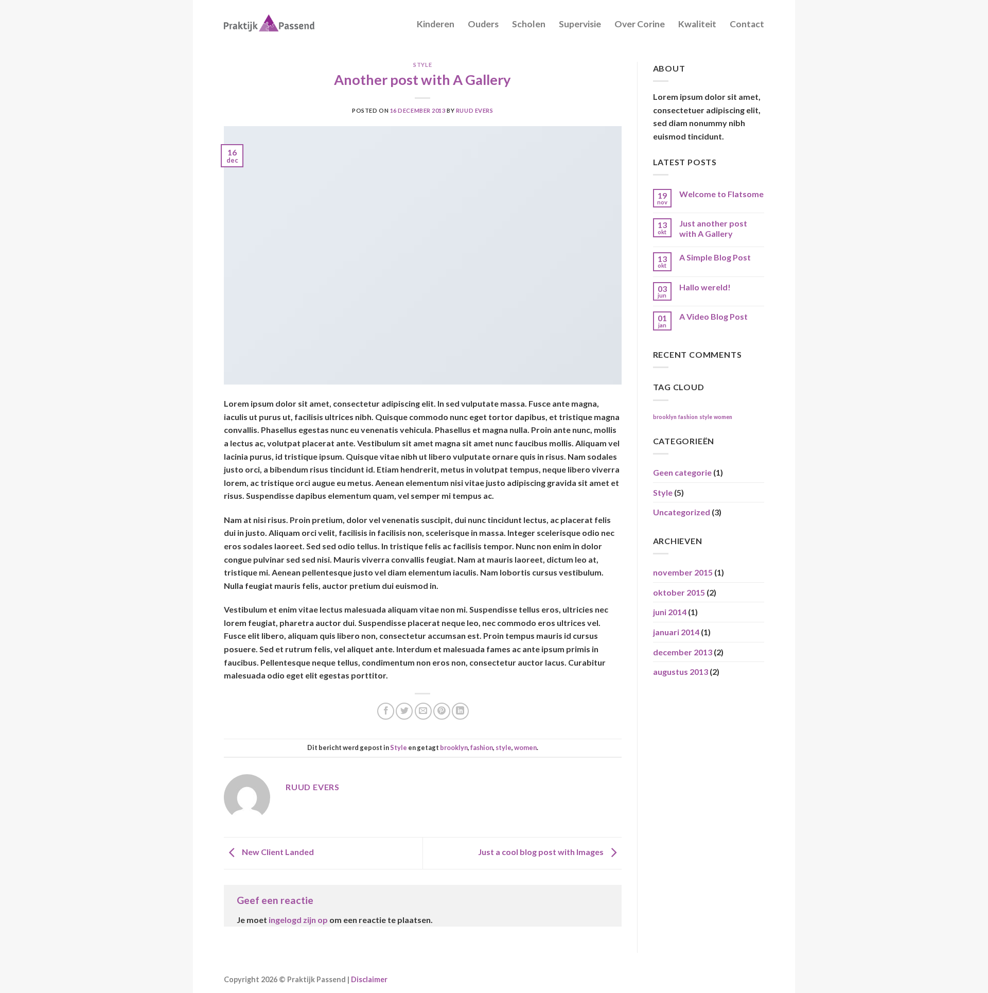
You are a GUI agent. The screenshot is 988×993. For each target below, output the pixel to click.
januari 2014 (676, 632)
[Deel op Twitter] (404, 711)
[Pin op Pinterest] (441, 711)
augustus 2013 (680, 671)
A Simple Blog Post (715, 257)
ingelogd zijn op (298, 920)
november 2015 (683, 572)
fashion (481, 747)
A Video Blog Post (713, 316)
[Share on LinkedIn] (460, 711)
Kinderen (435, 24)
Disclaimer (369, 979)
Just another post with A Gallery (713, 228)
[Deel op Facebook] (385, 711)
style (503, 747)
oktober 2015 (679, 592)
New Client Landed (277, 852)
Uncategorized (681, 512)
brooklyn (454, 747)
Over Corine (639, 24)
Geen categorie (682, 472)
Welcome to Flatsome (721, 194)
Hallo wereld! (705, 287)
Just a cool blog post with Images (541, 852)
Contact (747, 24)
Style (422, 64)
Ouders (483, 24)
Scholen (528, 24)
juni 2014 (669, 612)
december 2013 (682, 652)
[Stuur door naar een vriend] (423, 711)
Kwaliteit (697, 24)
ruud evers (474, 110)
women (525, 747)
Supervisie (580, 24)
